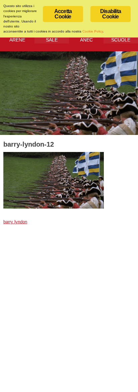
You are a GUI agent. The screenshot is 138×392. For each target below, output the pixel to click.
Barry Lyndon (15, 222)
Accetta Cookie (63, 13)
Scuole (120, 40)
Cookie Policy (92, 31)
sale (52, 40)
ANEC (86, 40)
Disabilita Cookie (110, 13)
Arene (17, 40)
